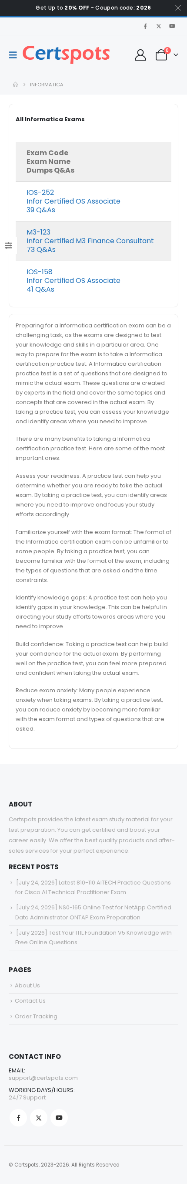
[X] (158, 26)
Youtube (59, 1117)
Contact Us (30, 1001)
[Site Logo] (66, 55)
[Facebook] (145, 26)
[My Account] (140, 55)
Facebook (18, 1117)
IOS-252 (40, 192)
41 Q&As (40, 289)
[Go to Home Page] (15, 84)
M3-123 (38, 232)
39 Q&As (41, 210)
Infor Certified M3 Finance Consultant (90, 241)
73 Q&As (41, 250)
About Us (27, 985)
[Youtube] (172, 26)
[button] (16, 55)
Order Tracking (36, 1016)
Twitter (38, 1117)
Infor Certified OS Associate (73, 201)
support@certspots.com (43, 1078)
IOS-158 (40, 272)
